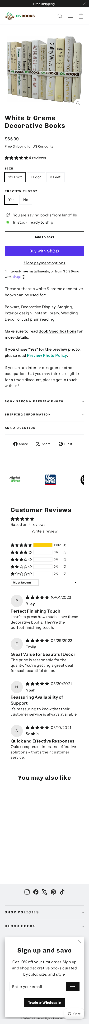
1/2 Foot (15, 177)
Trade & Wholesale (44, 1003)
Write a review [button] (45, 531)
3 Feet (55, 177)
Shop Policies (22, 912)
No (25, 199)
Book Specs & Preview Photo (34, 401)
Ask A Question (20, 428)
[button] (17, 157)
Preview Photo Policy (47, 355)
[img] (38, 597)
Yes (11, 199)
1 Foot (36, 177)
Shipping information (28, 414)
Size (9, 168)
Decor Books (20, 926)
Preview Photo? (21, 191)
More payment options (45, 263)
